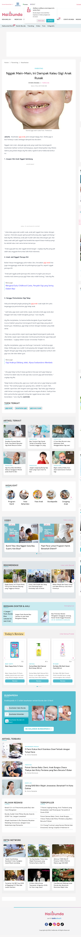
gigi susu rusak (35, 408)
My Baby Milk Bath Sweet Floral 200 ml (61, 667)
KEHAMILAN (6, 19)
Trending (31, 26)
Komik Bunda (21, 26)
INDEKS (78, 19)
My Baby (56, 664)
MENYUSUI (18, 19)
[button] (71, 497)
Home (6, 62)
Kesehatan (25, 62)
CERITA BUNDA (69, 19)
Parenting (14, 62)
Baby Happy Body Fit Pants (14, 666)
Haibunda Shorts (8, 26)
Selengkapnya (69, 606)
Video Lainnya (68, 520)
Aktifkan (50, 20)
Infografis (50, 26)
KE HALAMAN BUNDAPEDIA (37, 729)
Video (38, 26)
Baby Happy (9, 664)
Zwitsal (32, 664)
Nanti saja (41, 20)
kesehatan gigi (21, 408)
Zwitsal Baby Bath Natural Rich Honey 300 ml (37, 667)
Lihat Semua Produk (67, 634)
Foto (43, 26)
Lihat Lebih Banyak (67, 565)
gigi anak (9, 408)
